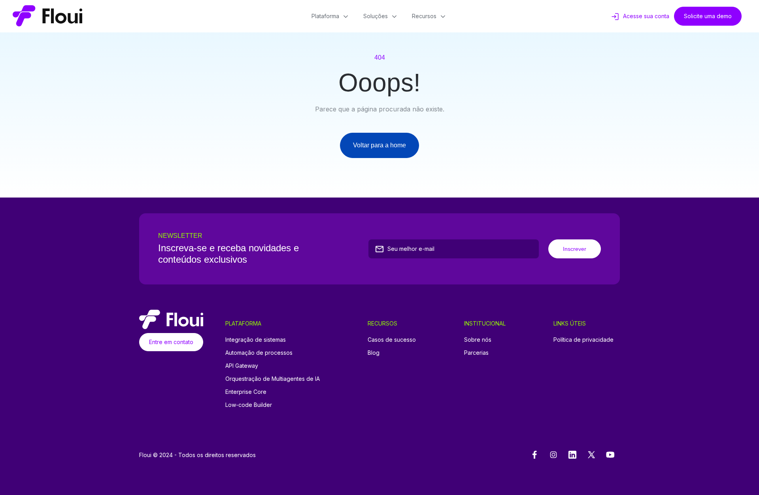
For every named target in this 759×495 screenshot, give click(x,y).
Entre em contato (171, 342)
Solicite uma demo (708, 16)
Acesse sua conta (646, 16)
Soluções (375, 16)
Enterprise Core (245, 391)
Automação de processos (259, 352)
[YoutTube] (610, 455)
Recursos (424, 16)
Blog (374, 352)
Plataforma (325, 16)
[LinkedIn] (572, 455)
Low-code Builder (248, 404)
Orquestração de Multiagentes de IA (272, 378)
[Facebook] (534, 455)
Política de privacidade (583, 339)
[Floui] (47, 16)
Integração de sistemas (255, 339)
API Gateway (241, 365)
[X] (591, 455)
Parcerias (476, 352)
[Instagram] (553, 455)
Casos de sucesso (392, 339)
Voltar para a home (379, 145)
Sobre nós (477, 339)
